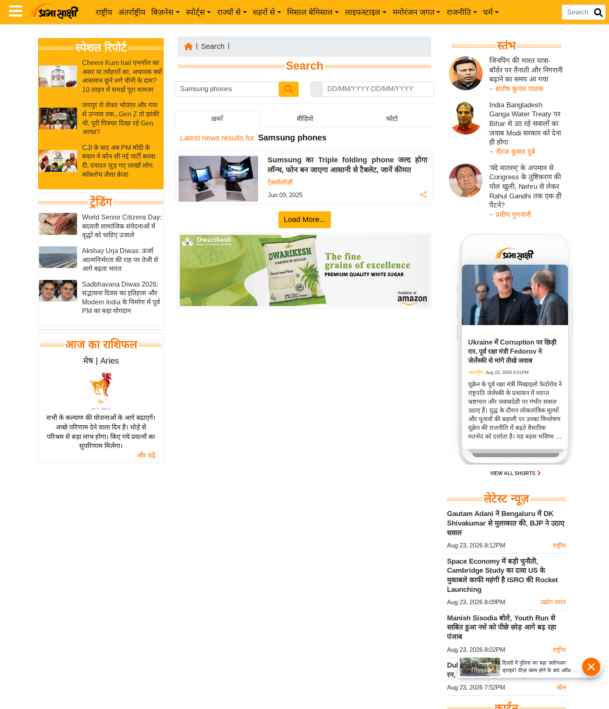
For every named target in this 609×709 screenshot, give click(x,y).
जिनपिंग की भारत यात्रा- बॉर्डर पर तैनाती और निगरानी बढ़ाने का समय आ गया (526, 70)
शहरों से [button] (264, 12)
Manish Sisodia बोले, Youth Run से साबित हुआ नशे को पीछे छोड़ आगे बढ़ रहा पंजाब (501, 627)
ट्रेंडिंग (101, 202)
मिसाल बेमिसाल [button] (310, 12)
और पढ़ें (146, 455)
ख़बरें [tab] (217, 118)
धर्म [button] (488, 12)
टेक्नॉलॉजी (280, 182)
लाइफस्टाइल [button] (362, 12)
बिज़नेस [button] (162, 12)
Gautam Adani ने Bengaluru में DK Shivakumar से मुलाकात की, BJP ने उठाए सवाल (505, 523)
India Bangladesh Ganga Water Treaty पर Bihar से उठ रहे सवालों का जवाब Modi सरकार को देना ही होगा (525, 124)
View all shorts (513, 473)
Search (213, 46)
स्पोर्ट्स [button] (195, 12)
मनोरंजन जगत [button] (414, 12)
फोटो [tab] (392, 118)
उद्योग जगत (553, 601)
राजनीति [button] (459, 12)
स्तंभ (506, 45)
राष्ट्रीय (104, 12)
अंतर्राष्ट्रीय (131, 12)
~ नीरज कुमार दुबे (512, 152)
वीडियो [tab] (305, 118)
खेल (561, 687)
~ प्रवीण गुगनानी (510, 215)
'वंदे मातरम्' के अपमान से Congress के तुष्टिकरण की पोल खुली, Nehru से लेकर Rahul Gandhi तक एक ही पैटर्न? (525, 187)
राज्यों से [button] (229, 12)
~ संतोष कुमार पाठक (516, 89)
